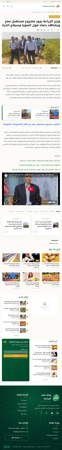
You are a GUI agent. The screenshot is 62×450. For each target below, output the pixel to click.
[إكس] (5, 2)
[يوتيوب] (8, 2)
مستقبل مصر (29, 211)
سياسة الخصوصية (52, 435)
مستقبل (36, 211)
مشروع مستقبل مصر (20, 211)
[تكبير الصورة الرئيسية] (31, 48)
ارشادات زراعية (22, 403)
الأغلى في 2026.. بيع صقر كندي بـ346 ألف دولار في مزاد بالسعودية (31, 265)
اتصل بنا (55, 438)
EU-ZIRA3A (22, 407)
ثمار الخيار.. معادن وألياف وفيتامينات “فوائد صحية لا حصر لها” (40, 160)
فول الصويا (52, 211)
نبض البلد (23, 400)
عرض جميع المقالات (53, 243)
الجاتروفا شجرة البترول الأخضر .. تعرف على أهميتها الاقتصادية (39, 165)
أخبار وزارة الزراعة (51, 12)
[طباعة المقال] (38, 30)
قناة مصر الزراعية (43, 211)
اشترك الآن (15, 356)
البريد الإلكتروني (24, 349)
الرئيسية (58, 12)
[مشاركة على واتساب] (44, 30)
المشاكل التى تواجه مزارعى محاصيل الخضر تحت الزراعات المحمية (33, 169)
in (48, 30)
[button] (5, 447)
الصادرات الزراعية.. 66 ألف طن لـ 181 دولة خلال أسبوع (11, 264)
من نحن (56, 431)
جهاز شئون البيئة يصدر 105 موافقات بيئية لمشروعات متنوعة (32, 284)
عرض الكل (23, 414)
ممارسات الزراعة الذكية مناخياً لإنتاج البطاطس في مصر (51, 264)
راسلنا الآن (16, 437)
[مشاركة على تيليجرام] (41, 30)
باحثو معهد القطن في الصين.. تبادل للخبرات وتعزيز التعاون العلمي (11, 284)
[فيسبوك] (3, 2)
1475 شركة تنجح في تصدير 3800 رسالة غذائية (51, 284)
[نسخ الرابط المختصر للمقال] (58, 30)
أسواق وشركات (21, 410)
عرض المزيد (15, 335)
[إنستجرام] (10, 2)
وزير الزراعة (11, 211)
